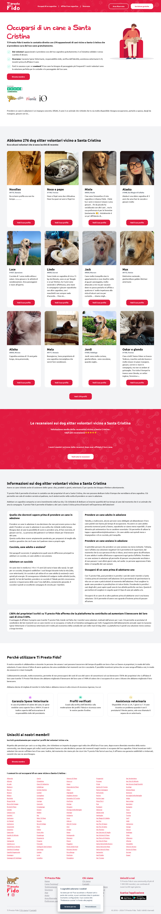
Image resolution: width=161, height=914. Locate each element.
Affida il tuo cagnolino (69, 6)
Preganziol (99, 778)
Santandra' (99, 852)
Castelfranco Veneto (13, 846)
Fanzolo (39, 821)
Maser (68, 784)
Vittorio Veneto (131, 846)
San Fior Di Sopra (101, 824)
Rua (97, 804)
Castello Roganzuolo (13, 852)
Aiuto (47, 895)
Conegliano (40, 795)
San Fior (98, 821)
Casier (9, 838)
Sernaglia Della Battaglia (134, 795)
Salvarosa (99, 810)
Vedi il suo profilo (24, 222)
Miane (68, 790)
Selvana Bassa (130, 790)
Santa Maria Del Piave (103, 846)
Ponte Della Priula (72, 846)
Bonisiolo (10, 798)
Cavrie (39, 778)
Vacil (127, 818)
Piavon (69, 841)
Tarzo (128, 810)
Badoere (9, 787)
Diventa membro (18, 77)
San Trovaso (100, 858)
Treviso (128, 815)
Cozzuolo (40, 804)
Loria (38, 855)
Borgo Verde (11, 801)
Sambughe (99, 815)
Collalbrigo (40, 787)
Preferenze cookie (52, 901)
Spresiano (129, 804)
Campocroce (11, 812)
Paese (68, 832)
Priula (98, 784)
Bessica (9, 793)
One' (68, 827)
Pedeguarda (70, 835)
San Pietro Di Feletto (103, 838)
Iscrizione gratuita (142, 6)
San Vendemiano (131, 778)
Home (47, 881)
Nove (68, 818)
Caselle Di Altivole (13, 835)
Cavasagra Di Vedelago (14, 858)
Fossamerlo (40, 838)
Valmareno (129, 824)
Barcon (9, 790)
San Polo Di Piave (101, 841)
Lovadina (39, 858)
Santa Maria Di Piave (102, 849)
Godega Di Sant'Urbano (44, 846)
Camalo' (9, 810)
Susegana (129, 807)
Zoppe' (128, 855)
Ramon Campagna (102, 790)
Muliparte (70, 815)
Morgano (69, 807)
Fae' (38, 815)
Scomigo (129, 787)
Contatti (85, 884)
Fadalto (39, 812)
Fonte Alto (40, 832)
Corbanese (40, 798)
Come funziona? (51, 884)
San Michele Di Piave (102, 835)
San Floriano (100, 829)
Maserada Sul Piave (73, 787)
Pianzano (69, 838)
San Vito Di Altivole (132, 781)
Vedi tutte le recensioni (81, 457)
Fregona (39, 841)
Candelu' (9, 815)
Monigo (69, 804)
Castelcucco (11, 844)
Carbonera (10, 824)
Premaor (99, 781)
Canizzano (10, 818)
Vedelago (129, 832)
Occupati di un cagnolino (47, 6)
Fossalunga (40, 835)
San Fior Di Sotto (101, 827)
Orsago (69, 829)
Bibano (9, 795)
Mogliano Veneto (72, 795)
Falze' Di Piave (41, 818)
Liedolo (39, 852)
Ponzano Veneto (72, 849)
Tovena (128, 812)
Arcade (9, 784)
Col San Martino (42, 790)
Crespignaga (41, 807)
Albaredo (10, 778)
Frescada (39, 844)
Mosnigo (69, 812)
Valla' (128, 821)
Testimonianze (51, 887)
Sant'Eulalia (100, 855)
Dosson (39, 810)
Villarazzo (129, 838)
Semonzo (129, 793)
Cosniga (39, 801)
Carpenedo (10, 827)
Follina (39, 829)
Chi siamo (86, 881)
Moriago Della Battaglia (74, 810)
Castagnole (10, 841)
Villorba (128, 841)
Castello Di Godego (13, 849)
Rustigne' (99, 807)
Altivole (9, 781)
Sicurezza (86, 6)
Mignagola (70, 793)
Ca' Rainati (10, 821)
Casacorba (10, 832)
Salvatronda (100, 812)
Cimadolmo (40, 781)
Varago (128, 827)
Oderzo (69, 821)
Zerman (128, 852)
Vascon (128, 829)
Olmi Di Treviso (71, 824)
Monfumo (70, 801)
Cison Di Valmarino (43, 784)
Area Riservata (118, 6)
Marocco (69, 781)
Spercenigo (129, 801)
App (46, 892)
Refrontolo (99, 793)
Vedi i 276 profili (80, 396)
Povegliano (70, 858)
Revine (98, 795)
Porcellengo (70, 852)
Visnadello (129, 844)
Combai (39, 793)
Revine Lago (100, 798)
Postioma (69, 855)
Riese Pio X (99, 801)
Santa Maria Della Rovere (104, 844)
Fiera (38, 827)
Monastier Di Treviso (73, 798)
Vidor (128, 835)
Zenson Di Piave (131, 849)
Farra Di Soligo (41, 824)
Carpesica (10, 829)
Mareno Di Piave (72, 778)
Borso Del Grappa (12, 804)
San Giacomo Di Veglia (103, 832)
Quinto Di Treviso (102, 787)
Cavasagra (10, 855)
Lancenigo (40, 849)
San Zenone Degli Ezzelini (134, 784)
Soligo (128, 798)
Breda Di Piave (11, 807)
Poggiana (69, 844)
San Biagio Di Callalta (103, 818)
